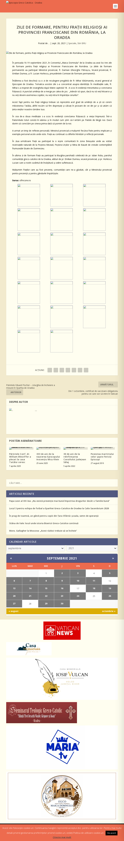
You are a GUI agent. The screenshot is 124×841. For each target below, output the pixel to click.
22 (46, 595)
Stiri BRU (81, 43)
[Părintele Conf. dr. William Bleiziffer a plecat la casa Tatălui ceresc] (21, 448)
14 (30, 588)
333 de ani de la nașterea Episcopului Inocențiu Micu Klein (48, 456)
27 (14, 603)
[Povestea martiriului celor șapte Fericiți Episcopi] (103, 448)
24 (78, 595)
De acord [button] (111, 833)
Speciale (72, 43)
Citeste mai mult (62, 837)
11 (94, 580)
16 (62, 588)
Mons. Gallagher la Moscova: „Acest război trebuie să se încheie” (43, 530)
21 (30, 595)
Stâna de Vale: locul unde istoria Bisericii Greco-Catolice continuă (43, 523)
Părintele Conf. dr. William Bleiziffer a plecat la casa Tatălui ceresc (20, 458)
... (49, 43)
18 (94, 588)
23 (62, 595)
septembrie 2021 (62, 558)
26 (110, 595)
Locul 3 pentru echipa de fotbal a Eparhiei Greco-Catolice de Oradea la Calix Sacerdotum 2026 (59, 508)
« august (13, 611)
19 (110, 588)
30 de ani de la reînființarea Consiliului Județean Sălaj (75, 458)
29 (46, 603)
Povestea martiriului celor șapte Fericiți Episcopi (102, 456)
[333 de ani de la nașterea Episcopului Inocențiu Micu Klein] (48, 448)
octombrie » (108, 611)
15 (46, 588)
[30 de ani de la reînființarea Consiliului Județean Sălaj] (76, 448)
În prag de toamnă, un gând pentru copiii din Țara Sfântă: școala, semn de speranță (53, 515)
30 (62, 603)
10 (78, 580)
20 (14, 595)
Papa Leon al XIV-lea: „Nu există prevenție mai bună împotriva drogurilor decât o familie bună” (59, 500)
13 (14, 588)
